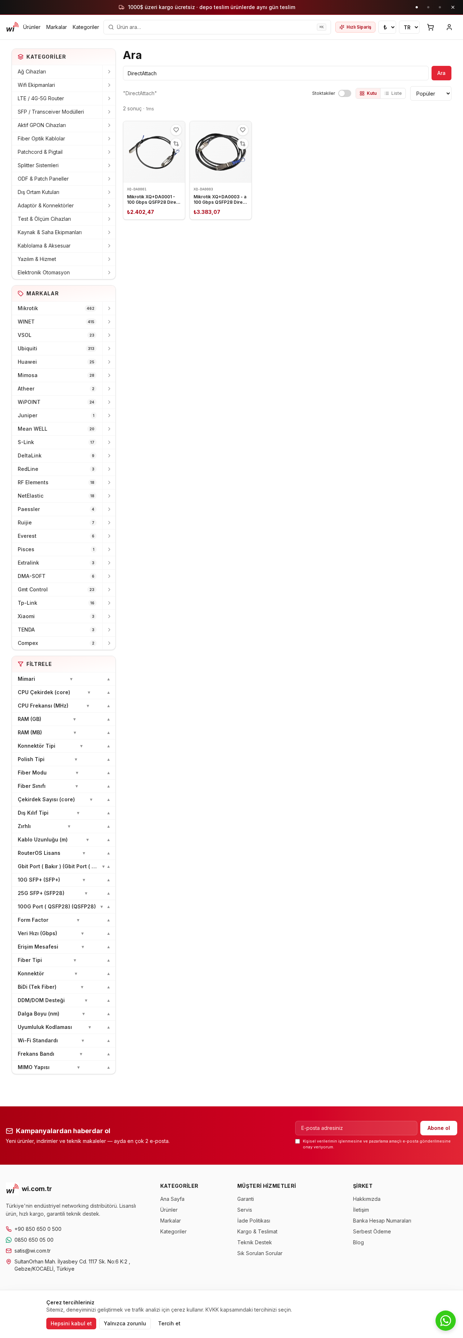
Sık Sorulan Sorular (260, 1253)
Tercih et (169, 1323)
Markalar (56, 27)
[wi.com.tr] (12, 27)
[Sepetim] (430, 27)
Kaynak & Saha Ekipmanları (50, 232)
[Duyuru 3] (440, 7)
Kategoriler (86, 27)
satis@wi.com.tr (32, 1251)
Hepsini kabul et (71, 1323)
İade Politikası (253, 1220)
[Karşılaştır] (176, 143)
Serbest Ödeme (372, 1231)
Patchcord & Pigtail (40, 152)
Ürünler (32, 27)
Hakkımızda (367, 1199)
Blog (358, 1242)
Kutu (372, 93)
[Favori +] (176, 130)
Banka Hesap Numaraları (382, 1220)
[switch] (344, 93)
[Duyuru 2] (428, 7)
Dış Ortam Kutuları (38, 192)
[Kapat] (453, 7)
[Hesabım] (449, 27)
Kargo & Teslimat (257, 1231)
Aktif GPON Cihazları (42, 125)
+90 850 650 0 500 (37, 1229)
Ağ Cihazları (32, 71)
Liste (396, 93)
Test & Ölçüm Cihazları (44, 219)
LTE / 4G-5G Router (41, 98)
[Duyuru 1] (416, 7)
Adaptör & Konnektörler (46, 205)
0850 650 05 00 (34, 1240)
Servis (244, 1210)
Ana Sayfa (172, 1199)
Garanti (245, 1199)
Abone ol (439, 1128)
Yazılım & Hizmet (37, 259)
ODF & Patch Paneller (43, 179)
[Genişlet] (108, 71)
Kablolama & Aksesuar (44, 245)
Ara (441, 73)
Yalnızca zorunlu (125, 1323)
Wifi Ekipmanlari (36, 85)
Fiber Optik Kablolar (41, 138)
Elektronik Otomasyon (44, 272)
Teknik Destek (254, 1242)
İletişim (361, 1210)
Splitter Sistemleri (38, 165)
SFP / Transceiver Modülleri (51, 112)
